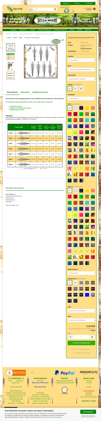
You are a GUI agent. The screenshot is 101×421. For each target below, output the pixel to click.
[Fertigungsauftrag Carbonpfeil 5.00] (41, 61)
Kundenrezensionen (40, 92)
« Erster (9, 37)
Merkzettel (89, 3)
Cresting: (74, 84)
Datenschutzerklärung (55, 417)
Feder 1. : (74, 104)
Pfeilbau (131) (23, 30)
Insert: (69, 307)
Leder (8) (32, 30)
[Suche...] (55, 9)
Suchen (79, 30)
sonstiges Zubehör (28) (60, 30)
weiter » (21, 37)
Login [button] (77, 3)
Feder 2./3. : (75, 186)
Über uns (88, 30)
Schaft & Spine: (72, 75)
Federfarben (13, 106)
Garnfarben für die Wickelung (18, 108)
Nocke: (69, 66)
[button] (71, 337)
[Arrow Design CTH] (14, 9)
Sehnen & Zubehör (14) (44, 30)
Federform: (70, 56)
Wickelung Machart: (73, 269)
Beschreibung (12, 92)
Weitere (72, 30)
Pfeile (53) (13, 30)
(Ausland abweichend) (86, 48)
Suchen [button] (67, 3)
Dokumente (25, 92)
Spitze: (69, 316)
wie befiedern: (71, 94)
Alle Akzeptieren (88, 412)
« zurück (14, 37)
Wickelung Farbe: (77, 278)
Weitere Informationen (88, 416)
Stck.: (69, 333)
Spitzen (17, 109)
